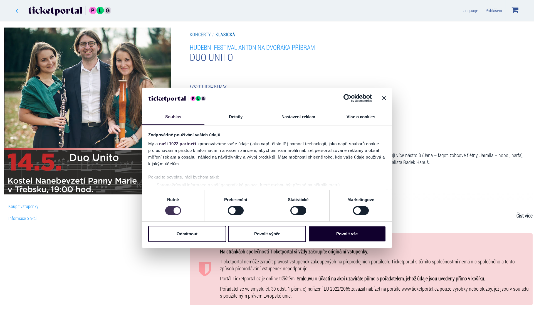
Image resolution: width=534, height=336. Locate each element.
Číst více (524, 216)
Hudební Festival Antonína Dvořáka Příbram (252, 47)
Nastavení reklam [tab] (298, 116)
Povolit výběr (267, 233)
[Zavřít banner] (384, 98)
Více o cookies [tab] (361, 116)
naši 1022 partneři (177, 143)
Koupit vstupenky (23, 206)
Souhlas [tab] (173, 116)
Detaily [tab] (236, 116)
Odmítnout (187, 233)
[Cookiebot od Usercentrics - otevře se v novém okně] (347, 98)
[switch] (236, 210)
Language (469, 10)
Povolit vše (347, 233)
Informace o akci (22, 218)
